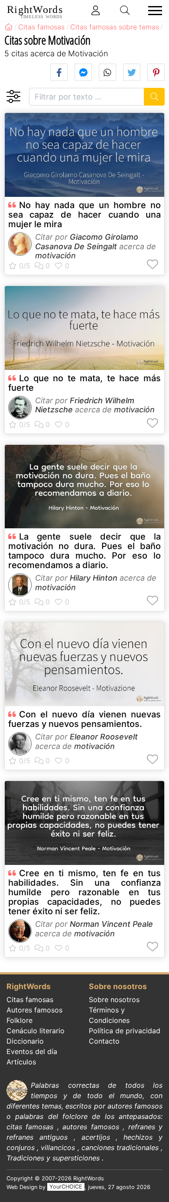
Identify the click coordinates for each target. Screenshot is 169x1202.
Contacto (104, 1041)
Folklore (19, 1020)
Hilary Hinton (93, 577)
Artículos (21, 1061)
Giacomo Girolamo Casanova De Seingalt (86, 241)
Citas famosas (29, 999)
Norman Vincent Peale (111, 924)
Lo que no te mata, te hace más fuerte (84, 383)
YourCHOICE (65, 1187)
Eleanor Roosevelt (104, 736)
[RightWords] (8, 26)
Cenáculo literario (35, 1030)
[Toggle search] (125, 10)
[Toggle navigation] (152, 10)
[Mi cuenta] (95, 10)
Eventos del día (31, 1051)
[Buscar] (154, 97)
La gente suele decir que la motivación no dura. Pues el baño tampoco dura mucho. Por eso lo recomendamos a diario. (84, 550)
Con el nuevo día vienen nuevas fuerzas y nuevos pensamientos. (84, 719)
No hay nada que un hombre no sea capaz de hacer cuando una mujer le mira (84, 214)
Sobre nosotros (114, 999)
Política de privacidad (124, 1030)
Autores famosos (34, 1010)
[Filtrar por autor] (13, 97)
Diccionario (25, 1041)
